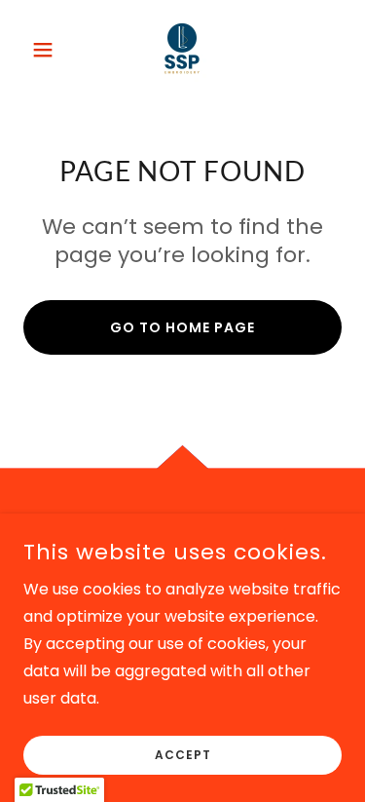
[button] (47, 49)
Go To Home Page (182, 327)
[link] (182, 50)
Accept (183, 754)
